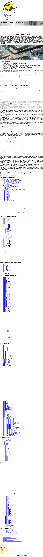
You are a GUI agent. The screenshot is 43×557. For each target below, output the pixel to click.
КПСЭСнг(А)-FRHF (7, 246)
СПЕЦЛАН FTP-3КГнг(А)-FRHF (9, 435)
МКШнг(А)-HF (6, 444)
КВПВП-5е (5, 411)
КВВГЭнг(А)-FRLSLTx (7, 358)
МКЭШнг (17, 85)
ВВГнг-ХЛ (5, 371)
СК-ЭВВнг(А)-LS (6, 265)
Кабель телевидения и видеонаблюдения (10, 186)
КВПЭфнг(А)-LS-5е (6, 406)
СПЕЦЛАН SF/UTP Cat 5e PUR (9, 431)
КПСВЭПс (5, 340)
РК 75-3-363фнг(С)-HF (7, 498)
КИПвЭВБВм (5, 300)
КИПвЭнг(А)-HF (6, 296)
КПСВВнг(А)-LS (6, 317)
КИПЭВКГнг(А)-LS (6, 287)
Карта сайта (5, 190)
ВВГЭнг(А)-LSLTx (6, 382)
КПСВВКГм (5, 324)
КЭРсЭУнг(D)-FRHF (7, 439)
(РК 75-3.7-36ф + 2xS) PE (7, 531)
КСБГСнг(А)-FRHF (6, 260)
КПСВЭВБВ (5, 332)
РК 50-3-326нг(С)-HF (7, 472)
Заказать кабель (6, 17)
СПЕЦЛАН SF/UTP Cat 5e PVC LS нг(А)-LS (11, 432)
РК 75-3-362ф (5, 497)
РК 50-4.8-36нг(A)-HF (7, 477)
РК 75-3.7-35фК (6, 504)
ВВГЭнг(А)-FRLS (6, 383)
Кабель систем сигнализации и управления (11, 182)
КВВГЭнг (5, 352)
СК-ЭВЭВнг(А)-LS (6, 267)
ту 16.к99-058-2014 (6, 199)
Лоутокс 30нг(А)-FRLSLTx (8, 226)
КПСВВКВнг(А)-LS (7, 327)
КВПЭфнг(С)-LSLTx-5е (7, 407)
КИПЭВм (4, 279)
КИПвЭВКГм (5, 305)
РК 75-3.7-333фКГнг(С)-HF (8, 515)
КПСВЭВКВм (5, 338)
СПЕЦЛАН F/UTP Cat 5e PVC (8, 425)
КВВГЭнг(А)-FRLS (6, 357)
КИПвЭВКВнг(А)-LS (7, 302)
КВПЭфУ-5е (5, 404)
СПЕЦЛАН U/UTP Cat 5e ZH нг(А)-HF (10, 423)
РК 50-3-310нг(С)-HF (7, 470)
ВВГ (3, 369)
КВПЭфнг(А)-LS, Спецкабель (8, 540)
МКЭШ (13, 85)
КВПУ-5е (4, 413)
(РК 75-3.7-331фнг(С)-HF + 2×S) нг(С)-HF (11, 532)
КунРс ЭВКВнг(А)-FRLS (7, 235)
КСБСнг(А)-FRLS (6, 257)
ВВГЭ (4, 377)
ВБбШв (4, 391)
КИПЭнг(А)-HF (6, 308)
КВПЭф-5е (5, 401)
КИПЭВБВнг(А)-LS (6, 281)
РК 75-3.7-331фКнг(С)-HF (8, 512)
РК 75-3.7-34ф (5, 500)
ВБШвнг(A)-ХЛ (6, 388)
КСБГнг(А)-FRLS (6, 259)
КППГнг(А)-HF (6, 359)
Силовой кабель (6, 188)
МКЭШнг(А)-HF (29, 85)
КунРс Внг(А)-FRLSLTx (7, 229)
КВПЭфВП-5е (5, 403)
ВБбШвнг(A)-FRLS (6, 394)
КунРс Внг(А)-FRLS (7, 228)
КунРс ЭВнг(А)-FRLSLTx (8, 234)
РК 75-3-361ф (5, 496)
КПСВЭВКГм (5, 336)
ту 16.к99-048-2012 (6, 198)
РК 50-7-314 (5, 485)
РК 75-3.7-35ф (5, 503)
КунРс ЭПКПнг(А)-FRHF (8, 237)
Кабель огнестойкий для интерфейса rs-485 (11, 181)
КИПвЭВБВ (5, 297)
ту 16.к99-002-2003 (6, 192)
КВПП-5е (4, 412)
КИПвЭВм (5, 295)
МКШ (4, 441)
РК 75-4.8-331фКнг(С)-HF (8, 523)
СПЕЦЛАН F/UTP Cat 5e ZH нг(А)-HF (10, 428)
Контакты (4, 18)
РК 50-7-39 (5, 482)
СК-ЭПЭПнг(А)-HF (6, 271)
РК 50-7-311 (5, 483)
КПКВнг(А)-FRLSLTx (7, 239)
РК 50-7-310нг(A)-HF (7, 488)
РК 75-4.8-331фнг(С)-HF (7, 522)
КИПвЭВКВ (5, 301)
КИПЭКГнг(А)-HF (6, 311)
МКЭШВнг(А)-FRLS (7, 453)
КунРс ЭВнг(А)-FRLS (7, 233)
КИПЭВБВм (5, 282)
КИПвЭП (4, 307)
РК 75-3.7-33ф (5, 499)
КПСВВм (4, 321)
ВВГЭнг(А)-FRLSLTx (7, 384)
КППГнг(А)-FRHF (6, 360)
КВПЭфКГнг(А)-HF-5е (7, 408)
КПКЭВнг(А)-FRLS (6, 240)
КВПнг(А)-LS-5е (6, 414)
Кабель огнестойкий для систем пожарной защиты (12, 180)
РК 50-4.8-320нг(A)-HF (7, 478)
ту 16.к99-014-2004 (6, 193)
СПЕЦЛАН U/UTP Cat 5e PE (8, 419)
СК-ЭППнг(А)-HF (6, 269)
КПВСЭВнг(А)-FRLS (7, 243)
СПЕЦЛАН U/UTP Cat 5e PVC (9, 420)
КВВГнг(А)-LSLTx (6, 348)
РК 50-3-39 (5, 469)
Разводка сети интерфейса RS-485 (9, 538)
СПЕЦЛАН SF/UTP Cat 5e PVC (9, 430)
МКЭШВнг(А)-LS (6, 451)
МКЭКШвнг (5, 456)
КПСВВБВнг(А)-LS (6, 320)
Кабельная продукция (7, 15)
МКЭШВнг (5, 450)
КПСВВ (4, 316)
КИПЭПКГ (5, 292)
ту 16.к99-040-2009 (6, 196)
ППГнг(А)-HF (5, 395)
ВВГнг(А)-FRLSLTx (6, 376)
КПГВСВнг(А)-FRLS (7, 244)
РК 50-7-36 (5, 480)
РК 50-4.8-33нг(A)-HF (7, 476)
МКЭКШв (5, 455)
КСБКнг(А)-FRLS (6, 255)
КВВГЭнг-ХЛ (5, 353)
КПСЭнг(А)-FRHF (6, 218)
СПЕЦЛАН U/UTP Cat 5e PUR (9, 421)
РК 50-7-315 (5, 486)
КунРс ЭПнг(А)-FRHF (7, 236)
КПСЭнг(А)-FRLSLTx (7, 220)
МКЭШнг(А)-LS (22, 85)
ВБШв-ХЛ (5, 387)
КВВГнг (4, 346)
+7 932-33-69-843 (21, 212)
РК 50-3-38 (5, 468)
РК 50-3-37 (5, 467)
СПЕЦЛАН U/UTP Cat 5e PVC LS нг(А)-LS (11, 422)
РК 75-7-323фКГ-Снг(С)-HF (8, 526)
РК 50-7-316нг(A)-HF (7, 490)
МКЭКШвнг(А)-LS (6, 457)
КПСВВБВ (5, 319)
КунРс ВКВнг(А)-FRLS (7, 230)
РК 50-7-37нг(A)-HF (6, 487)
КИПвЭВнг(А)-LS (6, 294)
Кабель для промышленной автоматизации (11, 179)
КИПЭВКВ (5, 283)
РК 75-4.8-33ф (5, 518)
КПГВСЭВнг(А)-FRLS (7, 245)
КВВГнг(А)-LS (5, 347)
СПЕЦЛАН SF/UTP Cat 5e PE (8, 429)
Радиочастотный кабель (7, 185)
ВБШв (4, 385)
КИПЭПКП (5, 291)
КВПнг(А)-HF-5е (6, 415)
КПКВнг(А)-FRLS (6, 238)
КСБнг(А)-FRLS (6, 252)
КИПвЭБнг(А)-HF (6, 299)
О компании (5, 14)
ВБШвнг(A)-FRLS (6, 390)
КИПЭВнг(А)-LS (6, 278)
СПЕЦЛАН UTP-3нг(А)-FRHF (9, 434)
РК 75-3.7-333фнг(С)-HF (7, 513)
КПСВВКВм (5, 326)
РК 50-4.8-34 (5, 474)
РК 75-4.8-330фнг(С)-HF (7, 520)
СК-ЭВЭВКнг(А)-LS (7, 266)
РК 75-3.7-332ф (6, 502)
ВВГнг (4, 370)
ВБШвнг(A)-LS (6, 389)
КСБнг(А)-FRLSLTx (7, 253)
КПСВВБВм (5, 322)
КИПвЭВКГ (5, 304)
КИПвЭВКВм (5, 303)
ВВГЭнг (4, 378)
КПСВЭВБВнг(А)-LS (7, 334)
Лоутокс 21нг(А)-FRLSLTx (8, 225)
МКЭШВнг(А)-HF (6, 452)
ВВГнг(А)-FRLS (6, 375)
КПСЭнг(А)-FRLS (6, 219)
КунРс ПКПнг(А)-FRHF (7, 232)
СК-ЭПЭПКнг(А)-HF (7, 270)
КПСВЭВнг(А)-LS (6, 330)
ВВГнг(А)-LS (5, 372)
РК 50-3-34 (5, 464)
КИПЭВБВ (5, 280)
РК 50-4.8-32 (5, 473)
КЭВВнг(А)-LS (6, 273)
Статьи (6, 19)
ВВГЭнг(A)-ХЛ (6, 379)
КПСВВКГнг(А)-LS (6, 325)
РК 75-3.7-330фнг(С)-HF (7, 509)
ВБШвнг (4, 386)
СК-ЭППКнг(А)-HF (6, 268)
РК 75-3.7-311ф (5, 501)
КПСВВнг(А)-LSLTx (7, 318)
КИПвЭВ (4, 293)
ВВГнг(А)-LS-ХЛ (6, 373)
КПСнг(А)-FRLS (6, 222)
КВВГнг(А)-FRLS (6, 349)
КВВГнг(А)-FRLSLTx (7, 350)
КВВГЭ (4, 351)
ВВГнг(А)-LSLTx (6, 374)
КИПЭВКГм (5, 288)
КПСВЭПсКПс (6, 341)
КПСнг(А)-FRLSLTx (7, 223)
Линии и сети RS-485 (7, 537)
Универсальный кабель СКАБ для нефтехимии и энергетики (14, 189)
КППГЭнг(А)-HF (6, 361)
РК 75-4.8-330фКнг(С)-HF (8, 521)
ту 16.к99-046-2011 (6, 197)
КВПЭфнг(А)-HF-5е (6, 405)
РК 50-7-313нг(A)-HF (7, 489)
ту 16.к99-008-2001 (6, 191)
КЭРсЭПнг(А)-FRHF (7, 440)
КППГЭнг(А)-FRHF (6, 362)
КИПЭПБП (5, 290)
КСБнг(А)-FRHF (6, 251)
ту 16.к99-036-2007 (6, 194)
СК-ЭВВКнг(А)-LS (6, 264)
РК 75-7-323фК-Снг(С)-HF (8, 525)
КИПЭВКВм (5, 285)
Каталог (4, 16)
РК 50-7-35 (5, 479)
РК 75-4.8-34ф (5, 519)
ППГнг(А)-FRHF (6, 396)
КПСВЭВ (4, 328)
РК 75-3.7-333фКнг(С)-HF (8, 514)
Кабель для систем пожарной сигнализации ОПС (12, 541)
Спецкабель (5, 539)
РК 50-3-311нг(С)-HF (7, 471)
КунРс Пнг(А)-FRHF (7, 231)
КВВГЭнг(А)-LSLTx (7, 356)
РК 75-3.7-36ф (5, 506)
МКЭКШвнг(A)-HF (6, 458)
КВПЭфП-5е (5, 402)
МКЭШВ (4, 449)
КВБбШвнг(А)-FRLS (7, 365)
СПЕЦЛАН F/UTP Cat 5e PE (8, 424)
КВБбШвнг (5, 363)
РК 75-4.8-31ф (5, 516)
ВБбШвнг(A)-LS (6, 393)
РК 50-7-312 (5, 484)
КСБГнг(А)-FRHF (6, 258)
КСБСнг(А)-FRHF (6, 256)
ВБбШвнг (4, 392)
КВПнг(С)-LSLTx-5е (7, 416)
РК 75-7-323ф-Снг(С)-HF (7, 524)
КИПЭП (4, 289)
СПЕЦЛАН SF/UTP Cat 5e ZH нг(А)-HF (10, 433)
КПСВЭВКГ (5, 335)
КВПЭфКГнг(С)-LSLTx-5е (8, 409)
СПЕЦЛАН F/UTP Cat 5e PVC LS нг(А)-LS (11, 427)
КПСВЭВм (5, 329)
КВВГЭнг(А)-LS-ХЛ (7, 355)
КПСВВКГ (5, 323)
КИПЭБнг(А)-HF (6, 309)
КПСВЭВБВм (5, 333)
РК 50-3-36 (5, 466)
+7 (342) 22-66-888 (21, 208)
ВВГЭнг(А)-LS (6, 380)
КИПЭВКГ (5, 286)
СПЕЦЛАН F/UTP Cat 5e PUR (8, 426)
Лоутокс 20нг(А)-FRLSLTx (8, 224)
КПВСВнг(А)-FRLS (6, 242)
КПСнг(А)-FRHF (6, 221)
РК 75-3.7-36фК (6, 507)
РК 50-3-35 (5, 465)
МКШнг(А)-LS (5, 443)
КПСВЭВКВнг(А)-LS (7, 339)
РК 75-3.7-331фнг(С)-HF (7, 511)
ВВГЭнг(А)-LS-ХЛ (6, 381)
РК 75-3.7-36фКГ (6, 508)
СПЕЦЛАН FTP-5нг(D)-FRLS (8, 418)
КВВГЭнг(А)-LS (6, 354)
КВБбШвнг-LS (5, 364)
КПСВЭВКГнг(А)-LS (7, 337)
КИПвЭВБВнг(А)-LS (7, 298)
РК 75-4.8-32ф (5, 517)
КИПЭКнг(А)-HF (6, 310)
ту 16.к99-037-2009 (6, 195)
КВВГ (4, 345)
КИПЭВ (4, 277)
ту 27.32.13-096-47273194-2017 (8, 200)
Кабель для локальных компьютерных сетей (11, 183)
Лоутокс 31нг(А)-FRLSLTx (8, 227)
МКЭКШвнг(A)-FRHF (7, 460)
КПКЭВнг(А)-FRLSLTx (7, 241)
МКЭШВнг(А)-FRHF (7, 454)
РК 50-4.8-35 (5, 475)
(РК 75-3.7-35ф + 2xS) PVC (8, 530)
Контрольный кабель (7, 184)
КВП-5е (4, 410)
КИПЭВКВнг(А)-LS (7, 284)
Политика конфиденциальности (6, 542)
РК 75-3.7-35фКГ (6, 505)
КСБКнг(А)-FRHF (6, 254)
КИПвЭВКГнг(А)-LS (7, 306)
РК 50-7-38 (5, 481)
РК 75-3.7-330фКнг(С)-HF (8, 510)
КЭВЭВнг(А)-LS (6, 272)
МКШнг (4, 442)
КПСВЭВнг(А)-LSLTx (7, 331)
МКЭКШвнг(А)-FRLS (7, 459)
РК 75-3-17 (5, 495)
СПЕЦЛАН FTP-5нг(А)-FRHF (8, 417)
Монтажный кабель (6, 187)
